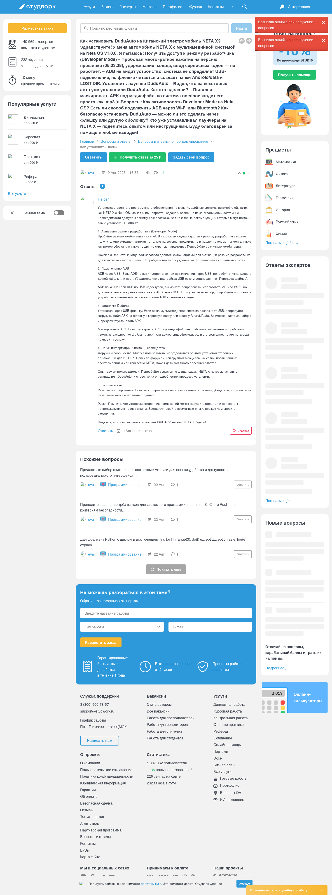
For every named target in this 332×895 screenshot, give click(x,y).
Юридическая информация (103, 783)
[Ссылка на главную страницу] (37, 7)
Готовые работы (233, 778)
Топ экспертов (92, 816)
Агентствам (90, 823)
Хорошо (244, 883)
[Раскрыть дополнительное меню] (232, 7)
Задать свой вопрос (191, 157)
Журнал (195, 6)
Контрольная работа (230, 717)
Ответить (93, 157)
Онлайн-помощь (227, 744)
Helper (103, 199)
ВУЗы (85, 850)
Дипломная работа (229, 704)
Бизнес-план (224, 764)
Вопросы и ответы (95, 836)
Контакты (216, 6)
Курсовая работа (227, 711)
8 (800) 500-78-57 (94, 704)
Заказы (107, 6)
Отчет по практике (228, 724)
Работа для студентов (165, 738)
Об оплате (89, 796)
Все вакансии (158, 711)
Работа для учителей (164, 731)
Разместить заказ (37, 28)
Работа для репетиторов (167, 724)
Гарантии (88, 789)
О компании (90, 762)
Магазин (150, 6)
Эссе (217, 758)
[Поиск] (245, 7)
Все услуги (17, 193)
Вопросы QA (230, 792)
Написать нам (99, 740)
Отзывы (87, 809)
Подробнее (274, 667)
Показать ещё (169, 569)
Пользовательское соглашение (106, 769)
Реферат (220, 731)
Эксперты (128, 6)
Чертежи (220, 751)
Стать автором (159, 704)
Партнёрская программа (101, 830)
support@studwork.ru (97, 711)
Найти (241, 28)
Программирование (125, 484)
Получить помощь (294, 74)
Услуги (89, 6)
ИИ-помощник (231, 799)
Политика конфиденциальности (106, 776)
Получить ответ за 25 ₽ (140, 157)
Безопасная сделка (96, 803)
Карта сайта (90, 856)
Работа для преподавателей (170, 717)
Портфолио (172, 6)
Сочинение (222, 738)
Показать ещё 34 (280, 242)
